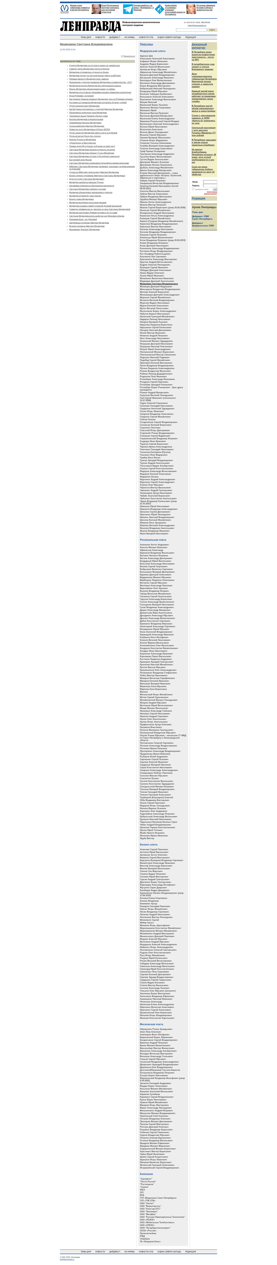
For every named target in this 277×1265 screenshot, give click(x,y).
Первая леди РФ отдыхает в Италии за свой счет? (92, 146)
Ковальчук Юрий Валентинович (156, 237)
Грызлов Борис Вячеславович (156, 156)
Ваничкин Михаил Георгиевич (155, 107)
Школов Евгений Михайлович (155, 520)
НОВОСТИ (100, 37)
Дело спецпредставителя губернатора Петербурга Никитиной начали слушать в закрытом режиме (204, 80)
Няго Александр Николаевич (155, 338)
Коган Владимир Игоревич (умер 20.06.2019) (162, 240)
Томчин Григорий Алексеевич (155, 795)
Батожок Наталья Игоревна (154, 555)
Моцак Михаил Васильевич (154, 708)
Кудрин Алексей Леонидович (155, 265)
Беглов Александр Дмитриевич (156, 558)
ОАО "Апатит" (147, 1203)
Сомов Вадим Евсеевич (152, 982)
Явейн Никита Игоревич (152, 833)
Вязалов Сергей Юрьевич (153, 135)
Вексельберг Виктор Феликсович (157, 1048)
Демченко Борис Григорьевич (155, 882)
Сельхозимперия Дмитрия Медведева (86, 126)
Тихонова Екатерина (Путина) (155, 452)
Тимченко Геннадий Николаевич (157, 449)
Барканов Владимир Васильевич (157, 553)
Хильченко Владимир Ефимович (157, 996)
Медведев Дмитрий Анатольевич (157, 281)
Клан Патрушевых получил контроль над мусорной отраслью (110, 8)
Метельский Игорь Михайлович (156, 694)
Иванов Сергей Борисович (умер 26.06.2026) (162, 207)
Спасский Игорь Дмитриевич (155, 430)
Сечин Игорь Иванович (152, 411)
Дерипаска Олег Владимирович (156, 1067)
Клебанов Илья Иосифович (154, 637)
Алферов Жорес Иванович (154, 61)
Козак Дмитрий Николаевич (154, 245)
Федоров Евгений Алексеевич (155, 474)
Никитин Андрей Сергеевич (154, 716)
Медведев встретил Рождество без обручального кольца (95, 86)
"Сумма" (144, 1187)
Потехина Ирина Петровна (153, 748)
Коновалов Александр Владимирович (159, 248)
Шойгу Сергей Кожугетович (154, 1157)
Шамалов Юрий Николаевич (154, 506)
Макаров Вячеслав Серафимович (157, 678)
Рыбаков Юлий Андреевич (154, 756)
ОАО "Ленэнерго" (149, 1211)
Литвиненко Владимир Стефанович (158, 673)
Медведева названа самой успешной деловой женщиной (95, 206)
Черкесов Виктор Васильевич (155, 487)
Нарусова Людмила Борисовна (156, 325)
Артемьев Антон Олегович (154, 855)
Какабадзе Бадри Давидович (155, 890)
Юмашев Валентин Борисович (156, 1162)
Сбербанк (145, 1239)
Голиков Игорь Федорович (154, 140)
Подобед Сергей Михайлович (155, 360)
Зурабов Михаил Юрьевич (153, 199)
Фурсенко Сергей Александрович (157, 482)
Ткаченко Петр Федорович (154, 455)
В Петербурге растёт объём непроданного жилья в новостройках (203, 108)
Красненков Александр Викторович (158, 259)
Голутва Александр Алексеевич (156, 148)
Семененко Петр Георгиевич (154, 972)
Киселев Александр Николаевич (156, 229)
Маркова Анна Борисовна (153, 689)
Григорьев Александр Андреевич (157, 154)
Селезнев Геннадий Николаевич (156, 406)
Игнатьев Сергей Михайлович (155, 210)
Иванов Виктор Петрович (153, 205)
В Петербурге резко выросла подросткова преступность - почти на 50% (203, 56)
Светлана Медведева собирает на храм (87, 189)
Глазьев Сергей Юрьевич (153, 1059)
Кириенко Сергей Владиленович (156, 1097)
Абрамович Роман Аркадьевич (156, 1029)
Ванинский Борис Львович (154, 105)
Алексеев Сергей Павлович (154, 849)
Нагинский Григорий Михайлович (157, 316)
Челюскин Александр (151, 1001)
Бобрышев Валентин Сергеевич (156, 569)
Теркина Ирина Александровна (156, 446)
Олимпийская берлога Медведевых (85, 123)
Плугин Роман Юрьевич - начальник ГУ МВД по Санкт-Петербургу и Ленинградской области (163, 737)
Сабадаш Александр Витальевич (157, 963)
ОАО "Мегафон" (148, 1214)
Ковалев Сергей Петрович (153, 235)
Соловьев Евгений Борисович (156, 425)
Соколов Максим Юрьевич (154, 775)
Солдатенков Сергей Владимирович (158, 422)
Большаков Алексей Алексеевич (157, 97)
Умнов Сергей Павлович (152, 803)
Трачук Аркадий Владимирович (156, 460)
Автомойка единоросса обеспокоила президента (91, 186)
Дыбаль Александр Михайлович (156, 167)
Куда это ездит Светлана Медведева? (86, 179)
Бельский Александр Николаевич (157, 564)
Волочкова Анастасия (151, 129)
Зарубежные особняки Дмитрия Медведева (89, 223)
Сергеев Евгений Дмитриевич (155, 974)
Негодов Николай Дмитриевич (155, 330)
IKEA (142, 1190)
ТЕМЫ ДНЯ (86, 37)
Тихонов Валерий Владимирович (157, 789)
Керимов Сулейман (150, 1094)
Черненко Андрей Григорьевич (156, 490)
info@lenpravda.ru (197, 25)
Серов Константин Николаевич (156, 767)
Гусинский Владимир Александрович (159, 1062)
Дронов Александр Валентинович (157, 618)
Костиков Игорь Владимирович (156, 251)
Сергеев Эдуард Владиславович (156, 977)
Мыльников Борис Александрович (158, 311)
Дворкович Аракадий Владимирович (159, 1064)
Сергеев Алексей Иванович (154, 762)
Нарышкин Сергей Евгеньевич (156, 327)
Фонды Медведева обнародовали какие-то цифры (92, 89)
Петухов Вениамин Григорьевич (156, 730)
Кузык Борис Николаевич (153, 1099)
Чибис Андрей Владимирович (155, 825)
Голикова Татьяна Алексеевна (155, 143)
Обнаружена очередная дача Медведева (88, 113)
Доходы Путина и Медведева (82, 140)
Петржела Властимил (151, 727)
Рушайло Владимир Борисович (156, 1129)
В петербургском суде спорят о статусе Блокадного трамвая (203, 67)
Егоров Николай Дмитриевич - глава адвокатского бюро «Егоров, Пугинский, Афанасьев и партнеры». (161, 175)
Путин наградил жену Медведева (84, 106)
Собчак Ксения (147, 419)
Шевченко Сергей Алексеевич (155, 1010)
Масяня (144, 692)
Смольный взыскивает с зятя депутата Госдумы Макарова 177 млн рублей (204, 131)
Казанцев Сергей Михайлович (155, 218)
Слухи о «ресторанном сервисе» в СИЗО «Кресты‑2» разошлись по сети (203, 119)
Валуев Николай (148, 102)
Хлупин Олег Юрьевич (151, 485)
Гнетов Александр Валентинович (157, 602)
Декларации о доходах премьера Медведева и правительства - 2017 (100, 82)
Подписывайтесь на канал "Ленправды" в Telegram (143, 7)
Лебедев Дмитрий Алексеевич (155, 270)
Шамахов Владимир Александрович (159, 509)
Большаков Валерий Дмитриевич (157, 572)
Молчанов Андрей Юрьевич (154, 942)
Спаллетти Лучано (149, 778)
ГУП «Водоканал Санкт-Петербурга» (158, 1198)
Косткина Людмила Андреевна (156, 659)
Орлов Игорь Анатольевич (154, 722)
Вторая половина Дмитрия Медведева (87, 226)
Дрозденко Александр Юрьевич (156, 615)
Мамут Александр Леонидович (156, 1108)
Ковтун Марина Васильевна (154, 643)
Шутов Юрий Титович (151, 830)
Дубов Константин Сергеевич (155, 621)
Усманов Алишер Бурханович (155, 1138)
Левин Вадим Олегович (152, 273)
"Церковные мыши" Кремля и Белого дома (88, 116)
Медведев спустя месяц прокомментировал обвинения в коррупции (100, 92)
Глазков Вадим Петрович (153, 874)
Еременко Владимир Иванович (156, 623)
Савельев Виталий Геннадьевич (156, 395)
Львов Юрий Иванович (152, 275)
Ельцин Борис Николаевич (154, 1075)
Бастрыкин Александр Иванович (157, 77)
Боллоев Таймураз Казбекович (156, 94)
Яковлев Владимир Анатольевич (157, 528)
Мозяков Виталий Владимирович (157, 300)
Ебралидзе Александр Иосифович (157, 885)
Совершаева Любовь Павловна (156, 773)
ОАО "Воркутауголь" (150, 1206)
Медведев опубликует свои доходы (85, 196)
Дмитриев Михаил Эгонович (154, 162)
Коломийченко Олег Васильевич (157, 645)
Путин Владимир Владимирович (157, 365)
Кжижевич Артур (148, 903)
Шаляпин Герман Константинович (157, 827)
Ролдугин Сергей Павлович (154, 382)
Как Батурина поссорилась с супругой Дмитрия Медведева (96, 109)
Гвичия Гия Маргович (151, 871)
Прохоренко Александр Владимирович (160, 751)
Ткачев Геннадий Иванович (154, 792)
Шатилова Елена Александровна (157, 1004)
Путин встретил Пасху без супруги (85, 136)
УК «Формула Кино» (150, 1241)
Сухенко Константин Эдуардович (157, 784)
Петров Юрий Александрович (155, 349)
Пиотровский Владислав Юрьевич (158, 732)
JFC (142, 1192)
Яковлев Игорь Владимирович (156, 1015)
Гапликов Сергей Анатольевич (156, 596)
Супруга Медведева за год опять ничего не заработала (94, 65)
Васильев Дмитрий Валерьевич (156, 116)
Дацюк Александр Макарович (155, 610)
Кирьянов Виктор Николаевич (155, 226)
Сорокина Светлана (150, 427)
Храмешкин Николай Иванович (156, 999)
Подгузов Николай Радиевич (155, 357)
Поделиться (129, 56)
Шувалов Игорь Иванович (153, 1159)
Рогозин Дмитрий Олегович (154, 1127)
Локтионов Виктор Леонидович (156, 917)
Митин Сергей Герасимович (154, 697)
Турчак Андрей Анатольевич (155, 463)
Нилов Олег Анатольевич (153, 719)
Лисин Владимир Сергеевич (154, 912)
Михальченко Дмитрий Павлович (157, 936)
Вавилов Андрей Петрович (154, 1043)
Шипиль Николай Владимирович (157, 517)
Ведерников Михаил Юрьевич (155, 577)
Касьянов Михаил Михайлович (156, 1089)
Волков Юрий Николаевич (153, 127)
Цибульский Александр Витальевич (158, 816)
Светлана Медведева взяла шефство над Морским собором (96, 216)
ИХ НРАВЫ (130, 37)
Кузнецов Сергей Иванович (154, 267)
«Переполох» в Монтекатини (82, 143)
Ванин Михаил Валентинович (155, 1045)
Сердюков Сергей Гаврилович (155, 980)
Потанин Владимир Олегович (155, 1119)
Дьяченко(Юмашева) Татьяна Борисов (160, 1070)
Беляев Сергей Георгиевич (154, 566)
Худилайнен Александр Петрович (157, 814)
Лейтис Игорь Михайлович (154, 909)
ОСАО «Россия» (148, 1230)
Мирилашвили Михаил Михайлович (158, 931)
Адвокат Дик (146, 56)
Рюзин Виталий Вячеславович (156, 961)
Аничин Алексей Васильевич (155, 67)
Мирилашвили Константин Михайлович (160, 928)
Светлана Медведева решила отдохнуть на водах (92, 150)
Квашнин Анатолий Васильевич (156, 1091)
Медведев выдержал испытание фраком (87, 203)
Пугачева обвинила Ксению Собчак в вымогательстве (206, 7)
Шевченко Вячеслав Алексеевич (157, 1007)
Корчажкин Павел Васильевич (155, 656)
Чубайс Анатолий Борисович (155, 496)
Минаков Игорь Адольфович (155, 925)
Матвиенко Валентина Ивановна (156, 278)
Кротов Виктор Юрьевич (153, 667)
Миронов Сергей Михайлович (155, 297)
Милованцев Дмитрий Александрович (160, 295)
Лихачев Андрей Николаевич (155, 914)
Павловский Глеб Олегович (154, 1116)
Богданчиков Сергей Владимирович (158, 1040)
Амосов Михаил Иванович (153, 547)
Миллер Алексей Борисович (154, 292)
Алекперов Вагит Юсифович (154, 1034)
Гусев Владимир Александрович (157, 607)
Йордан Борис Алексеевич (154, 1086)
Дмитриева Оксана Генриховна (156, 165)
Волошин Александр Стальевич (156, 1056)
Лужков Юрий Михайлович (154, 1102)
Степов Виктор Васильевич (154, 985)
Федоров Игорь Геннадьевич (155, 805)
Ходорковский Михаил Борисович (158, 1148)
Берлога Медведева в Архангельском (86, 119)
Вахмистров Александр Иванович (157, 863)
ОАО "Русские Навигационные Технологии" (162, 1217)
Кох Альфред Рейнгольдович (155, 254)
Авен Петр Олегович (150, 1032)
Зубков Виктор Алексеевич (154, 194)
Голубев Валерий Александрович (157, 146)
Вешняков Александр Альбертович (158, 1051)
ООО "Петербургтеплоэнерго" (155, 1228)
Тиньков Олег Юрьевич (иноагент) (158, 991)
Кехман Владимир (149, 901)
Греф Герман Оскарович (152, 151)
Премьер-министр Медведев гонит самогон (89, 79)
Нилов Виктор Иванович (152, 333)
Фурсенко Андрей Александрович (157, 479)
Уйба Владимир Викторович (154, 800)
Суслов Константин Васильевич (156, 781)
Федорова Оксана (149, 476)
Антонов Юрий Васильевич (154, 852)
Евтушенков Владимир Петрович (157, 1073)
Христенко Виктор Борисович (155, 1151)
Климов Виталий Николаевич (155, 640)
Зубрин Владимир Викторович (156, 196)
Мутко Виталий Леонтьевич (154, 308)
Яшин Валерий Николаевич (154, 533)
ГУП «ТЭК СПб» (147, 1200)
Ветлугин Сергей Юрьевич (153, 583)
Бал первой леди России (80, 160)
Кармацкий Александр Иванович (157, 634)
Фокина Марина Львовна (153, 808)
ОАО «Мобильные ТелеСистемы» (157, 1222)
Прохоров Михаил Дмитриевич (156, 1121)
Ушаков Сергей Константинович (156, 468)
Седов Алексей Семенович (154, 403)
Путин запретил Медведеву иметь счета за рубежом (93, 133)
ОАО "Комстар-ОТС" (150, 1209)
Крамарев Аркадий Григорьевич (156, 662)
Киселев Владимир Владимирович (158, 232)
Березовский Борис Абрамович (156, 1037)
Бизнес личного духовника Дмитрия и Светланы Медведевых (97, 176)
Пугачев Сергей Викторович (154, 1124)
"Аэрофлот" (146, 1179)
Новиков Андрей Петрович (154, 335)
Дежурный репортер (199, 46)
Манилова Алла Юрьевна (153, 686)
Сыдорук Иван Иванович (153, 441)
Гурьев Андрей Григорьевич (154, 879)
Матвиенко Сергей (149, 920)
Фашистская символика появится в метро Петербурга (80, 7)
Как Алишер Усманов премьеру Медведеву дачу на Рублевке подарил (101, 99)
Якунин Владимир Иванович (155, 531)
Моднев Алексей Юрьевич (153, 939)
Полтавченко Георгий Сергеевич (156, 743)
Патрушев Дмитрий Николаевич (156, 344)
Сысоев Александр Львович (154, 988)
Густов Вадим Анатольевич (154, 159)
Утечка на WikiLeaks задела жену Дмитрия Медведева (94, 172)
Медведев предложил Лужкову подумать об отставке (93, 213)
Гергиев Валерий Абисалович (155, 137)
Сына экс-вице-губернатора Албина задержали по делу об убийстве (203, 171)
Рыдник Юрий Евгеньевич (154, 958)
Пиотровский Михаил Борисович (157, 352)
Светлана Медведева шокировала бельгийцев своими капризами (99, 163)
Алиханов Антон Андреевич (154, 544)
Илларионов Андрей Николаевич (157, 213)
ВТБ (142, 1195)
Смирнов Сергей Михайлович (155, 417)
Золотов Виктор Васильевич (155, 191)
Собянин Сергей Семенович (154, 1132)
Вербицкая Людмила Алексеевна (157, 580)
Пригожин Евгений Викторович (156, 363)
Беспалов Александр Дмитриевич (157, 83)
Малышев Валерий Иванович (155, 683)
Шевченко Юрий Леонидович (155, 514)
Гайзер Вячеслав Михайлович (155, 594)
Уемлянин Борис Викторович (155, 993)
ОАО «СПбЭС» (147, 1225)
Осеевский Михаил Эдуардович (156, 341)
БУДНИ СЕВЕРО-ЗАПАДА (169, 37)
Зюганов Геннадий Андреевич (155, 1083)
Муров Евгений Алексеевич (154, 305)
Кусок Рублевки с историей (81, 96)
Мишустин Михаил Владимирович (157, 1113)
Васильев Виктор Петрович (154, 113)
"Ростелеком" (147, 1184)
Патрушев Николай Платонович (156, 346)
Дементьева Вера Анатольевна (156, 613)
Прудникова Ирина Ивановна (155, 754)
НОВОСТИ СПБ (146, 37)
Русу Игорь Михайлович (152, 955)
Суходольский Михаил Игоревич (157, 786)
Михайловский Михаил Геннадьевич (159, 700)
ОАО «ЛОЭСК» (147, 1220)
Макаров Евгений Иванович (154, 681)
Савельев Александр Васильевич (157, 966)
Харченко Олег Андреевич (153, 811)
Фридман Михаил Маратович (155, 1146)
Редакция (198, 198)
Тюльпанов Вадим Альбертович (157, 466)
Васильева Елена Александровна (157, 118)
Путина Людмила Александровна (157, 368)
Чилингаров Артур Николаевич (156, 493)
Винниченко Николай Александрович (159, 124)
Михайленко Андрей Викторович (157, 933)
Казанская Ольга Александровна (157, 215)
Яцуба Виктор (147, 838)
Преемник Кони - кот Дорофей (83, 219)
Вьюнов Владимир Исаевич (154, 591)
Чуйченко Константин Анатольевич (158, 498)
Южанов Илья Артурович (153, 522)
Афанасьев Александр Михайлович (158, 72)
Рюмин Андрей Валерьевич (154, 392)
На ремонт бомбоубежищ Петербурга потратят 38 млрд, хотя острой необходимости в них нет (204, 156)
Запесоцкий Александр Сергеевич (157, 626)
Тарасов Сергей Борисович (154, 444)
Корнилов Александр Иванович (156, 653)
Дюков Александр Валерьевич (156, 170)
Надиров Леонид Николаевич (155, 319)
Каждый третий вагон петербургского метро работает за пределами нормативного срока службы (204, 96)
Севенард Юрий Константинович (157, 969)
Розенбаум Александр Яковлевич (157, 379)
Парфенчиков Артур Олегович (156, 724)
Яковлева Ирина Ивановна (154, 835)
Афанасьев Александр (151, 550)
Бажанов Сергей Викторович (155, 857)
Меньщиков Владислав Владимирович (160, 289)
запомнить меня (201, 189)
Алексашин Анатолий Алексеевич (157, 58)
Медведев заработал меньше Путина (86, 182)
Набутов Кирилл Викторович (155, 314)
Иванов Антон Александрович (155, 202)
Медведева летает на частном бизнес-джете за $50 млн (95, 76)
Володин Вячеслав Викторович (156, 1053)
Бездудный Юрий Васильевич (155, 561)
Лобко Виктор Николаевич (154, 675)
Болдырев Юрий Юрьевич (154, 91)
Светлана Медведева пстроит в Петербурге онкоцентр (94, 156)
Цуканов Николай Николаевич (155, 819)
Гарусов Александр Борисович (156, 599)
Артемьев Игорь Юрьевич (153, 69)
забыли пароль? (210, 194)
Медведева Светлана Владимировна (159, 284)
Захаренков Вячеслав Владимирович (159, 183)
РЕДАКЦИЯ (190, 37)
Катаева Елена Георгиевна (153, 898)
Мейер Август (147, 922)
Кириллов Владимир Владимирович (159, 224)
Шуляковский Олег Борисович (156, 1012)
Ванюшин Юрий (148, 110)
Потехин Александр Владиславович (158, 745)
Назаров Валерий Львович (154, 322)
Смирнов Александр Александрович (159, 770)
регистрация (212, 192)
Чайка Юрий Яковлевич (152, 1154)
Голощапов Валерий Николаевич (157, 604)
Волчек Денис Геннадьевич (154, 132)
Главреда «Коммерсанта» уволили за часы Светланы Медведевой (99, 209)
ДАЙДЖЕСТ (115, 37)
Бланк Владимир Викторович (155, 86)
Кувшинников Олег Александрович (158, 670)
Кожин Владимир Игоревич (154, 243)
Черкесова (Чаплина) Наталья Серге (158, 822)
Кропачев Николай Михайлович (156, 664)
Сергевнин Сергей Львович (154, 759)
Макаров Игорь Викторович (154, 1105)
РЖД (142, 1236)
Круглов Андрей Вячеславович (156, 262)
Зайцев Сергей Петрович (153, 180)
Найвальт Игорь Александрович (156, 947)
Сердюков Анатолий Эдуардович (157, 408)
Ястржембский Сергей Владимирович (159, 1168)
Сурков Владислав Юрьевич (155, 1135)
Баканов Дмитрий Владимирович (157, 75)
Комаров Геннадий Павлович (155, 906)
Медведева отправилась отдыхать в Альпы (89, 72)
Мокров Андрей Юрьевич (153, 703)
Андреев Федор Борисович (154, 64)
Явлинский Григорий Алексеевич (157, 1165)
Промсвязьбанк (148, 1233)
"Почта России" (148, 1181)
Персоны (146, 44)
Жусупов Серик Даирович (153, 887)
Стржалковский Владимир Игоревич (159, 438)
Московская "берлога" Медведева (84, 229)
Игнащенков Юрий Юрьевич (154, 629)
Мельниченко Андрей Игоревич (156, 1110)
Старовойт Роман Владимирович (157, 433)
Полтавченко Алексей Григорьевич (158, 950)
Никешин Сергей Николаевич (155, 713)
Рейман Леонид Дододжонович (156, 374)
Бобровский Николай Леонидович (158, 88)
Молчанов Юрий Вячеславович (156, 705)
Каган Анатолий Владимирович (156, 632)
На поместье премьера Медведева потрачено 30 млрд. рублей (98, 102)
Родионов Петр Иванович (153, 376)
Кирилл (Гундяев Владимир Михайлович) (161, 221)
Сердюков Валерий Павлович (155, 765)
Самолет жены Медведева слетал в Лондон (89, 69)
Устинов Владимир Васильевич (156, 1140)
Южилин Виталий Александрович (157, 525)
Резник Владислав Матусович (155, 371)
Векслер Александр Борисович (156, 866)
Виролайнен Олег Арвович (154, 588)
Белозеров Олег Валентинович (156, 80)
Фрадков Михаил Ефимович (154, 1143)
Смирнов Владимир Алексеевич (156, 414)
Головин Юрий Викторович (154, 876)
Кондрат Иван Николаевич (153, 651)
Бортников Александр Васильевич (158, 99)
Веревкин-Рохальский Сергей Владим (159, 121)
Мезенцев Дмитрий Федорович (156, 286)
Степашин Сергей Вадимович (155, 436)
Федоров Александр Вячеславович (158, 471)
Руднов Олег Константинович (155, 952)
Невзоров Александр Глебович (156, 711)
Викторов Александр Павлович (156, 585)
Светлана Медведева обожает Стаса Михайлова (91, 153)
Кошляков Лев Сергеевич (153, 256)
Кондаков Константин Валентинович (159, 648)
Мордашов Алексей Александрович (158, 944)
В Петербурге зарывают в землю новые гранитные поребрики (204, 142)
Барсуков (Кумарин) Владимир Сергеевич (161, 860)
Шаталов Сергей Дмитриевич (155, 512)
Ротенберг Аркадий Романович (156, 384)
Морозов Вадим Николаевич (155, 303)
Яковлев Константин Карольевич (157, 1018)
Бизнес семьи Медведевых (81, 199)
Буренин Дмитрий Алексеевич (155, 574)
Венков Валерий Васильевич (155, 868)
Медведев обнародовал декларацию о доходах (90, 192)
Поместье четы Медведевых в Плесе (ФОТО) (89, 129)
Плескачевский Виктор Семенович (158, 354)
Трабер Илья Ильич (150, 457)
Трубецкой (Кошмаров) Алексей (156, 797)
